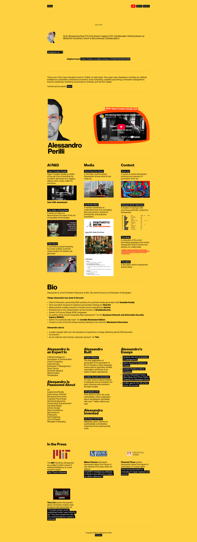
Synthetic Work (91, 205)
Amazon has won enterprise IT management (135, 358)
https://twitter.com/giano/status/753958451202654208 (105, 59)
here (69, 86)
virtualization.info (92, 392)
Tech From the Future (94, 171)
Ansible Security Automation (97, 377)
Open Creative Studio (57, 171)
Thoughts (126, 262)
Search (139, 6)
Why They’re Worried (57, 473)
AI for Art (125, 171)
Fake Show (52, 244)
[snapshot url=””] (55, 52)
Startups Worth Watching (133, 205)
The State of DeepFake (58, 210)
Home (50, 6)
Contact (146, 6)
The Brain (126, 237)
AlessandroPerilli (65, 148)
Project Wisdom (91, 358)
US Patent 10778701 (93, 419)
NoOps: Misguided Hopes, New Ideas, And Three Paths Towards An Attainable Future (136, 377)
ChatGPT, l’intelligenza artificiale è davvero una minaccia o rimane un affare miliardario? (99, 474)
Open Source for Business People (135, 364)
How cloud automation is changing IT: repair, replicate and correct (136, 472)
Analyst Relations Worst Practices (134, 370)
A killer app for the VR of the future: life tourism (135, 384)
